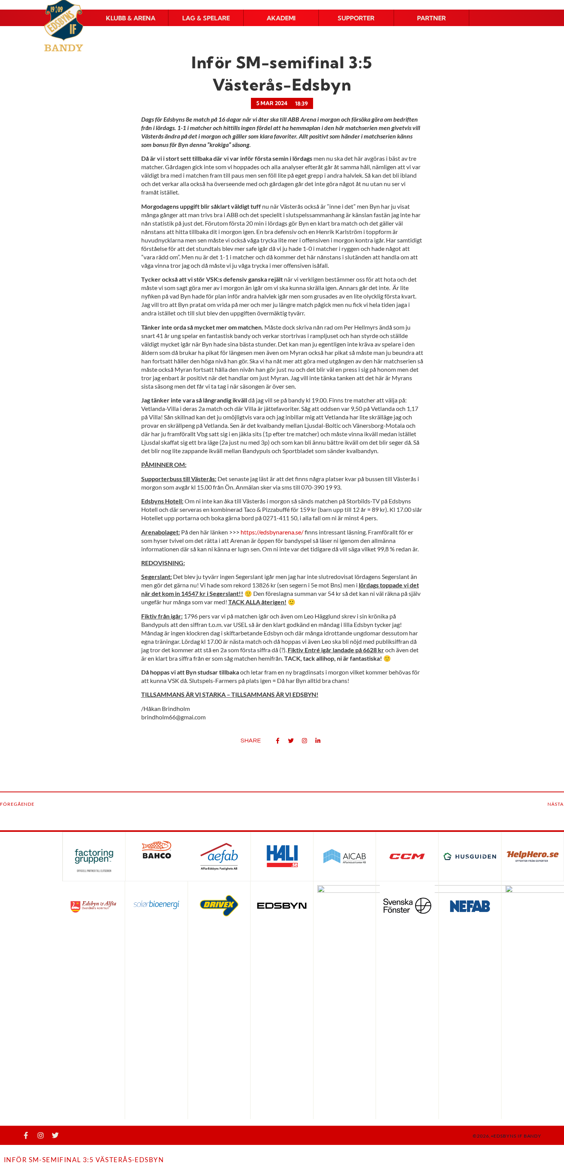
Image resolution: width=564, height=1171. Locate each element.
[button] (130, 18)
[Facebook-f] (26, 1135)
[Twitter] (55, 1135)
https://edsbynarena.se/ (272, 532)
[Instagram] (40, 1135)
